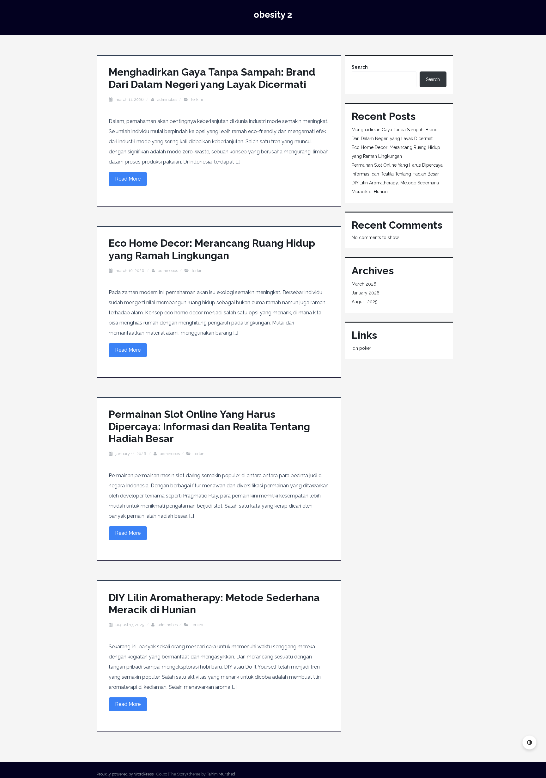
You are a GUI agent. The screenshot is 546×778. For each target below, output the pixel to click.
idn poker (361, 348)
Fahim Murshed (221, 774)
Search (360, 67)
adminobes (167, 99)
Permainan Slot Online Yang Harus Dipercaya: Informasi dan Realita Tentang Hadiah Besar (209, 426)
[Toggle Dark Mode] (529, 742)
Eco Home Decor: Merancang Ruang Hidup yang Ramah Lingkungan (212, 249)
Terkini (197, 99)
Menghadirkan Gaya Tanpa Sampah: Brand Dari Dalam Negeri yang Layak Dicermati (212, 78)
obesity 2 (273, 14)
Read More (128, 179)
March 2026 (364, 284)
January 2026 (365, 292)
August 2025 (364, 301)
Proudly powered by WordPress (125, 774)
